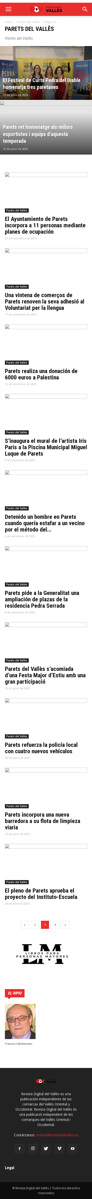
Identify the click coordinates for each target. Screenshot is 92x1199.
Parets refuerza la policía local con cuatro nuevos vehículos (41, 748)
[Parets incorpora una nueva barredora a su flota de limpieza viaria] (46, 788)
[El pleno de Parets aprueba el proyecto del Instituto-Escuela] (46, 864)
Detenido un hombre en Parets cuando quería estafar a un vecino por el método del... (45, 523)
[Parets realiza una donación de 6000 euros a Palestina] (46, 344)
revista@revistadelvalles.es (57, 1135)
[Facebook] (20, 1149)
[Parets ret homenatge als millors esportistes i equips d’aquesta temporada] (46, 140)
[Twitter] (46, 1149)
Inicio (8, 22)
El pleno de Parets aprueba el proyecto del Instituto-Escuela (41, 893)
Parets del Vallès (28, 22)
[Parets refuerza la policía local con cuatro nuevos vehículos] (46, 718)
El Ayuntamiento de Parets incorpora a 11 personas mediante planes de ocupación (45, 225)
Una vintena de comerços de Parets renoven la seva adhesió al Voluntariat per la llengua (44, 301)
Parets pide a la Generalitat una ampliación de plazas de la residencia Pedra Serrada (42, 599)
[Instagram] (33, 1149)
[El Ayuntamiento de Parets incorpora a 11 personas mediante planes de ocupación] (46, 192)
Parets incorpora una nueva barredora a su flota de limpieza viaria (42, 821)
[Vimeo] (59, 1149)
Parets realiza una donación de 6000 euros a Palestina (41, 374)
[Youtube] (73, 1149)
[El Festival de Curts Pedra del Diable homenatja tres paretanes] (46, 85)
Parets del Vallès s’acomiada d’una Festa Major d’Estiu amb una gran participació (45, 675)
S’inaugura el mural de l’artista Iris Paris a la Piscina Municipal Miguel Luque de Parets (46, 447)
